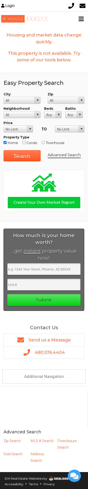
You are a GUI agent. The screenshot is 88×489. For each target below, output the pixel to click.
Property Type (16, 137)
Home (12, 143)
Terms (33, 484)
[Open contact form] (82, 5)
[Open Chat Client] (74, 476)
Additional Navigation (44, 376)
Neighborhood (17, 108)
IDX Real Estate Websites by (26, 478)
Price (8, 123)
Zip (50, 94)
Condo (31, 143)
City (7, 94)
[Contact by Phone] (71, 5)
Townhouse (55, 143)
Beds (48, 108)
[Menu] (81, 18)
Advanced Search (64, 155)
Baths (70, 108)
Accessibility (14, 484)
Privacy (49, 484)
